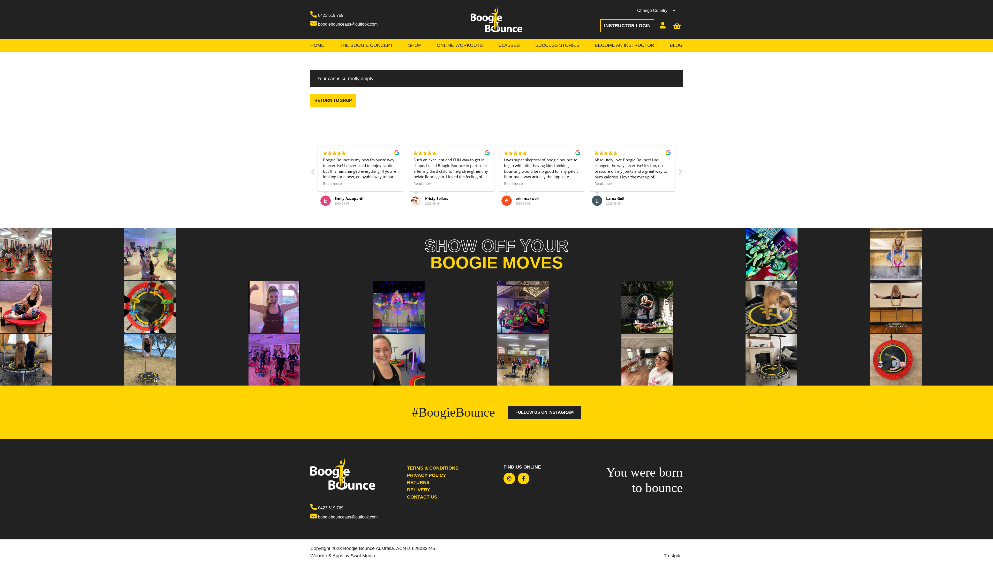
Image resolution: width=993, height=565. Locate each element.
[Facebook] (523, 478)
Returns (418, 482)
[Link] (497, 19)
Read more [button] (332, 183)
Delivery (418, 489)
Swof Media (363, 555)
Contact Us (422, 497)
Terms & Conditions (432, 468)
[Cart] (677, 25)
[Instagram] (509, 478)
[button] (660, 10)
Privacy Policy (426, 475)
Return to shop (333, 100)
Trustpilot (673, 555)
